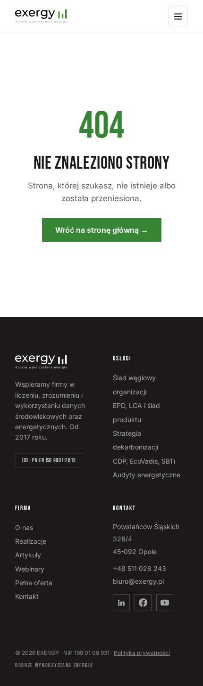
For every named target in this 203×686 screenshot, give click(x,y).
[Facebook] (143, 602)
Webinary (29, 569)
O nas (24, 527)
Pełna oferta (33, 583)
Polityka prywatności (142, 652)
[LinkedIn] (121, 602)
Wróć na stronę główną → (101, 230)
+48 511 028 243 (139, 568)
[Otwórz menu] (178, 16)
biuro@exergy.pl (138, 581)
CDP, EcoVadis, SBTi (144, 461)
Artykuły (28, 555)
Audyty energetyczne (146, 475)
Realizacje (30, 541)
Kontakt (27, 596)
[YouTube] (164, 602)
